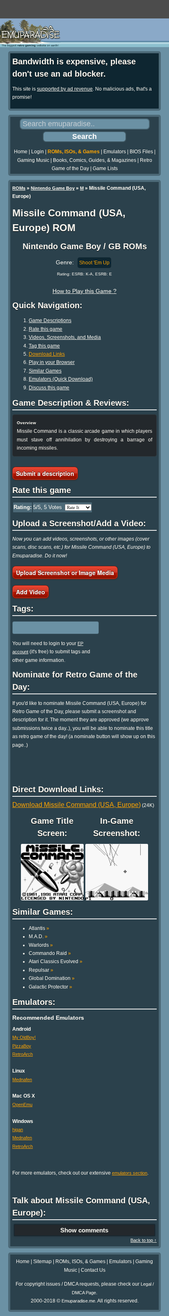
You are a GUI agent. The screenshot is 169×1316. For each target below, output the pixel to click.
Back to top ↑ (143, 1240)
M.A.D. (38, 936)
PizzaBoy (21, 1045)
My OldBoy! (24, 1037)
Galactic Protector (50, 987)
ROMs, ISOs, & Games (74, 152)
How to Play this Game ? (84, 291)
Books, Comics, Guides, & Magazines (94, 160)
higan (17, 1129)
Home (20, 152)
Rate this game (45, 329)
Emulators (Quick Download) (61, 379)
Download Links (47, 354)
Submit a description (45, 473)
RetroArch (22, 1054)
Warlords (41, 945)
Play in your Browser (52, 362)
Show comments (84, 1230)
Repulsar (41, 970)
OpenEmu (22, 1104)
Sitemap (42, 1261)
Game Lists (105, 168)
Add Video (30, 592)
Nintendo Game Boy (53, 188)
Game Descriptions (50, 320)
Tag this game (44, 346)
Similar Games (45, 371)
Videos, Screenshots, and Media (65, 337)
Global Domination (52, 978)
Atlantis (39, 928)
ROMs (18, 188)
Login (37, 152)
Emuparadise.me (78, 1300)
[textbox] (48, 627)
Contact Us (93, 1270)
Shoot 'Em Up (94, 263)
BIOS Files (141, 152)
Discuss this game (49, 388)
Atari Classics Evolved (55, 961)
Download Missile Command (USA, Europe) (76, 804)
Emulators (114, 152)
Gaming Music (33, 160)
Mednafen (22, 1079)
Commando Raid (50, 953)
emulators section (129, 1173)
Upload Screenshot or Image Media (65, 572)
